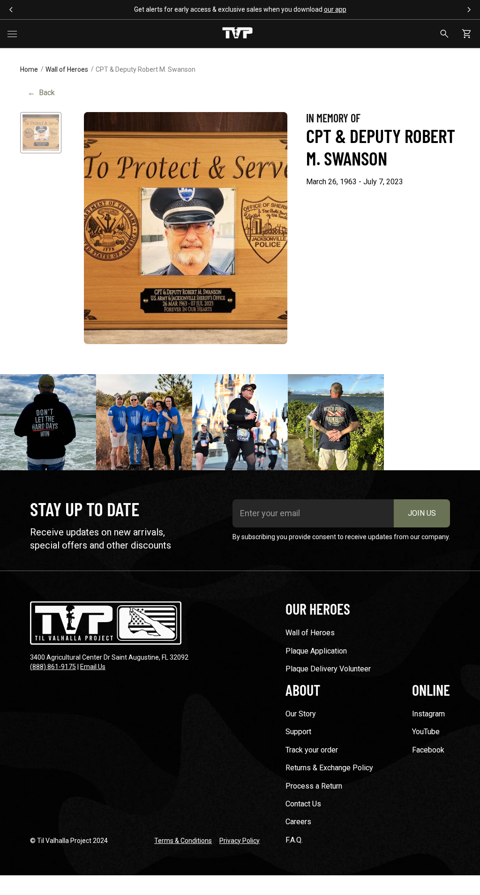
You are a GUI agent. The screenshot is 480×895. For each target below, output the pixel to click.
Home (29, 69)
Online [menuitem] (431, 690)
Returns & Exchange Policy (329, 767)
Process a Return (313, 786)
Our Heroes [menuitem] (317, 608)
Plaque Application (316, 651)
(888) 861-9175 (53, 666)
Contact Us (303, 803)
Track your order (311, 749)
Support (298, 731)
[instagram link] (48, 422)
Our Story (300, 713)
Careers (298, 821)
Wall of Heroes (66, 69)
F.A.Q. (294, 839)
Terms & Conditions (183, 840)
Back (41, 92)
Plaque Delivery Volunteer (328, 668)
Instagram (428, 713)
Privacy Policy (239, 840)
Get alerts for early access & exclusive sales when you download (240, 9)
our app (335, 9)
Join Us (422, 513)
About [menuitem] (302, 690)
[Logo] (237, 33)
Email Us (92, 666)
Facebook (428, 749)
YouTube (426, 731)
